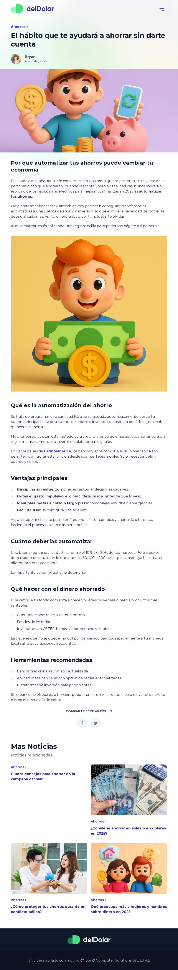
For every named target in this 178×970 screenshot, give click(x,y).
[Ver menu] (162, 8)
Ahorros (18, 27)
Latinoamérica (57, 451)
